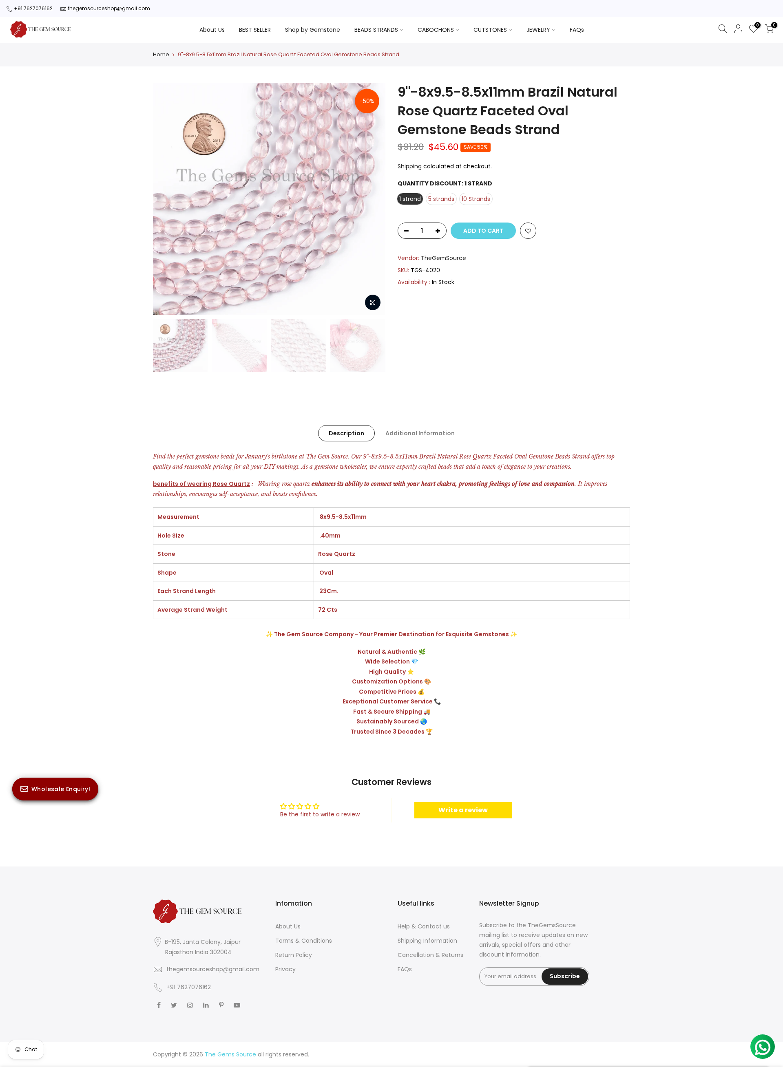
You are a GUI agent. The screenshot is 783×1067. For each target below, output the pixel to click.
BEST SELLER (255, 30)
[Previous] (167, 199)
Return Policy (293, 955)
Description (346, 433)
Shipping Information (427, 941)
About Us (212, 30)
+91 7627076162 (33, 8)
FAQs (577, 30)
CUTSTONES (490, 30)
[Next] (371, 199)
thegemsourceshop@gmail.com (109, 8)
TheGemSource (443, 258)
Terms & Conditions (303, 941)
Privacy (285, 969)
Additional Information (420, 433)
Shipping (410, 166)
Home (161, 54)
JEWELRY (538, 30)
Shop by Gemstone (312, 30)
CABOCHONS (436, 30)
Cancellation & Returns (430, 955)
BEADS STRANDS (376, 30)
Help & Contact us (424, 926)
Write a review (463, 810)
